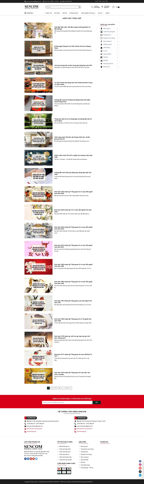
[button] (118, 7)
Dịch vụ (100, 13)
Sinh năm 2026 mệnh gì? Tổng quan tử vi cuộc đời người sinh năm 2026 (73, 192)
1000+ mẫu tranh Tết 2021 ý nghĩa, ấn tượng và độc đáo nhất (73, 156)
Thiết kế (64, 13)
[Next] (70, 388)
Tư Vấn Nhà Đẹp (73, 13)
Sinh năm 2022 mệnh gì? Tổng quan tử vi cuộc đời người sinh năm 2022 (73, 228)
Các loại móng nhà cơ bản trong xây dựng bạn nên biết (73, 65)
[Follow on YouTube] (33, 458)
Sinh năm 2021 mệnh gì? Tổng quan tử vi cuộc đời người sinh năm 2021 (73, 246)
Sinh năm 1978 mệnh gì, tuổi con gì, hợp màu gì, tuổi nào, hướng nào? (72, 337)
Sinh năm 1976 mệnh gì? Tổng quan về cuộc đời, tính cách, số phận (72, 373)
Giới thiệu (57, 13)
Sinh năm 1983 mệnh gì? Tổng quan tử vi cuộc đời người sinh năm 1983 (73, 265)
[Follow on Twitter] (28, 458)
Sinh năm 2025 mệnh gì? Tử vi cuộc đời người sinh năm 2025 (73, 211)
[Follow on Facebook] (25, 458)
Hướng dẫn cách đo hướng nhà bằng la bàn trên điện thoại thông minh (72, 101)
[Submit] (79, 7)
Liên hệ (107, 13)
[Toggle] (118, 29)
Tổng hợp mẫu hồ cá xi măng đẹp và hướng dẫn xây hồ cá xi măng (73, 120)
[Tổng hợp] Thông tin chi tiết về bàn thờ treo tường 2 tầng (72, 47)
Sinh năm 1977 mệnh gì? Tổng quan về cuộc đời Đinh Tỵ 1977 (73, 355)
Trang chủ (48, 13)
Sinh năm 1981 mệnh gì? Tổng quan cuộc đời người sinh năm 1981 (73, 302)
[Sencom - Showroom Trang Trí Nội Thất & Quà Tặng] (33, 7)
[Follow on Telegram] (36, 458)
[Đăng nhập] (113, 7)
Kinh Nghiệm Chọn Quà (88, 13)
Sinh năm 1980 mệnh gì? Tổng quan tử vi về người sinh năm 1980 (72, 320)
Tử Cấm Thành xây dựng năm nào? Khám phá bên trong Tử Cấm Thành (73, 83)
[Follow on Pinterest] (31, 458)
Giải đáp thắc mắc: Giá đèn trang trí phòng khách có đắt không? (72, 28)
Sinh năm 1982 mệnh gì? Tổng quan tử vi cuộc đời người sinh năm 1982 (73, 282)
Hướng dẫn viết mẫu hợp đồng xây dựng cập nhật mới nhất (72, 173)
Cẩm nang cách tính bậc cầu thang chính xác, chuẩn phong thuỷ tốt (72, 138)
